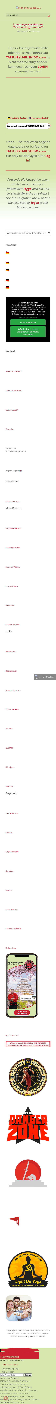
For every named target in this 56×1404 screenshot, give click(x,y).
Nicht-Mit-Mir (11, 909)
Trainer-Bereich (12, 624)
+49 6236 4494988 (13, 390)
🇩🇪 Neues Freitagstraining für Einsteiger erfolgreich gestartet (27, 281)
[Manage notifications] (6, 1398)
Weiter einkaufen (10, 1364)
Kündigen (10, 767)
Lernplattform (12, 586)
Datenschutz (11, 671)
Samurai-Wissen (13, 567)
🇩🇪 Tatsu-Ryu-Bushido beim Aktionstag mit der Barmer (25, 288)
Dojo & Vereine (12, 709)
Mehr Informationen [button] (28, 317)
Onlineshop (11, 948)
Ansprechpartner (13, 690)
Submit (28, 1375)
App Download (12, 1035)
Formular (10, 429)
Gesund (9, 890)
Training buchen (13, 547)
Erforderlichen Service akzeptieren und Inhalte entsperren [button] (28, 332)
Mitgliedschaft (12, 852)
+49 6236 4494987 (13, 371)
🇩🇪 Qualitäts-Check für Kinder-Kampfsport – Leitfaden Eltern (27, 264)
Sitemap (9, 786)
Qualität (9, 748)
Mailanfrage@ (12, 410)
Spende (9, 832)
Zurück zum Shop (18, 1360)
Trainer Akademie (13, 928)
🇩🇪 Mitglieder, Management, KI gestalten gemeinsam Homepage (27, 273)
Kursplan (10, 871)
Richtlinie (10, 605)
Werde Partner (12, 813)
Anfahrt (9, 728)
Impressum (10, 651)
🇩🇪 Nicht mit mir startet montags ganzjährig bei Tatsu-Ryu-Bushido (26, 256)
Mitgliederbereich (13, 528)
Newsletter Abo (12, 501)
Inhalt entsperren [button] (28, 322)
